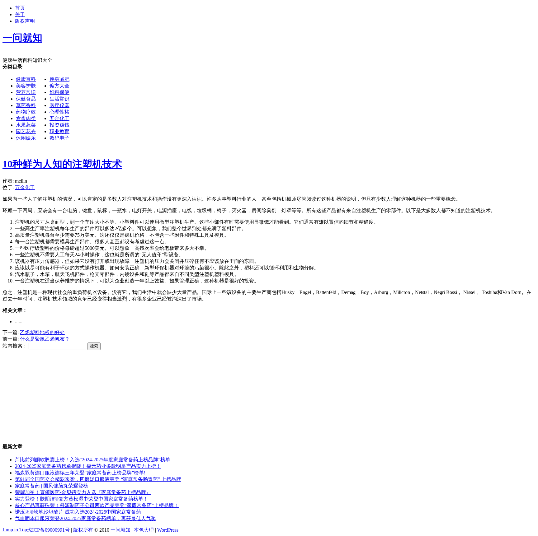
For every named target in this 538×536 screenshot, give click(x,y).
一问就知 (120, 530)
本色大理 (144, 530)
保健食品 (26, 98)
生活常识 (59, 98)
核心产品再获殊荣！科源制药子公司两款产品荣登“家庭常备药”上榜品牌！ (97, 505)
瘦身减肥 (59, 79)
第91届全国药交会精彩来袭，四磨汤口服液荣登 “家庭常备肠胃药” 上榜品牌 (98, 479)
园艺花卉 (26, 131)
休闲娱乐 (26, 138)
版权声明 (25, 21)
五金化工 (59, 118)
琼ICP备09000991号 (48, 530)
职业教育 (59, 131)
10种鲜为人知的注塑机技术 (62, 164)
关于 (20, 14)
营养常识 (26, 92)
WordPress (167, 530)
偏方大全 (59, 85)
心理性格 (59, 111)
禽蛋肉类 (26, 118)
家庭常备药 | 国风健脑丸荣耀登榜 (51, 485)
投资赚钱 (59, 125)
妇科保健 (59, 92)
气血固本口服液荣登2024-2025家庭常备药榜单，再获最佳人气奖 (85, 518)
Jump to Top (14, 529)
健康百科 (26, 79)
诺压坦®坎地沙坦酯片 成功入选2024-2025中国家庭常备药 (78, 512)
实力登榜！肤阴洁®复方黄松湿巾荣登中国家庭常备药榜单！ (81, 498)
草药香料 (26, 105)
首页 (20, 8)
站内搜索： (14, 345)
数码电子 (59, 138)
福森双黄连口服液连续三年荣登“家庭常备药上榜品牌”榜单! (80, 472)
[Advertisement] (257, 107)
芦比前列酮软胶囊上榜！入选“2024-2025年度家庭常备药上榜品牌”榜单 (92, 459)
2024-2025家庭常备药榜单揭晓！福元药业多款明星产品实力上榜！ (88, 466)
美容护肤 (26, 85)
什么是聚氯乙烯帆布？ (45, 339)
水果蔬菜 (26, 125)
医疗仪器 (59, 105)
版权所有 (83, 530)
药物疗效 (26, 111)
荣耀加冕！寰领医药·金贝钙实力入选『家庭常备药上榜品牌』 (83, 492)
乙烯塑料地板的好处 (42, 332)
